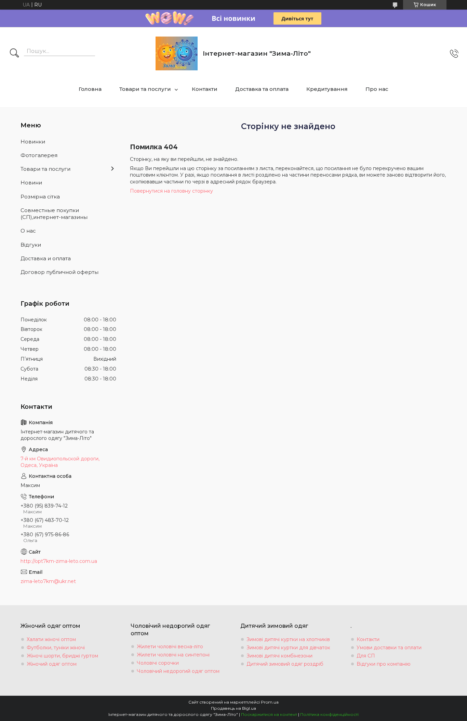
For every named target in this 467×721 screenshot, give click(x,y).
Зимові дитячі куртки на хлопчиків (288, 639)
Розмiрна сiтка (40, 196)
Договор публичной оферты (59, 272)
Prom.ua (270, 702)
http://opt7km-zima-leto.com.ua (59, 561)
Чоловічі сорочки (158, 663)
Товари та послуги (145, 89)
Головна (90, 89)
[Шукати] (14, 53)
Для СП (366, 656)
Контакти (204, 89)
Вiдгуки (31, 244)
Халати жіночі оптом (51, 639)
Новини (31, 182)
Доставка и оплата (46, 258)
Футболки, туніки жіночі (56, 647)
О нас (28, 230)
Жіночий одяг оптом (52, 664)
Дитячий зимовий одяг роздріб (284, 664)
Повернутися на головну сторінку (171, 191)
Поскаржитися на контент (269, 714)
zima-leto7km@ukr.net (48, 581)
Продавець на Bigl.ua (233, 708)
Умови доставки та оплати (389, 647)
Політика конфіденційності (329, 714)
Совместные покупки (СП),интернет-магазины (54, 213)
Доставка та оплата (262, 89)
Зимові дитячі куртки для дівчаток (288, 647)
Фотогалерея (39, 155)
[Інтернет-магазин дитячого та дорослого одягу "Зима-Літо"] (177, 53)
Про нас (376, 89)
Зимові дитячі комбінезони (279, 656)
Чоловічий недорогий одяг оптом (178, 671)
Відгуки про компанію (384, 664)
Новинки (33, 141)
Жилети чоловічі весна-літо (170, 646)
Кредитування (327, 89)
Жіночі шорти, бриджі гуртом (62, 656)
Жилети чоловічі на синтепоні (173, 655)
